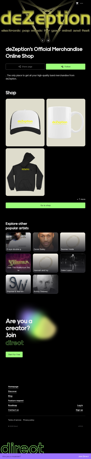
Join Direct (83, 456)
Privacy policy (28, 420)
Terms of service (14, 420)
